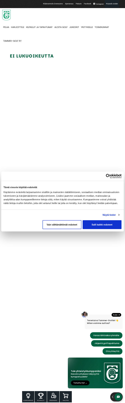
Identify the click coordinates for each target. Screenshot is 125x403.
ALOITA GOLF (61, 27)
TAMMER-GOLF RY (12, 40)
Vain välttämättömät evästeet (62, 224)
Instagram (100, 4)
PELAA (6, 27)
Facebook (87, 4)
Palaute (79, 4)
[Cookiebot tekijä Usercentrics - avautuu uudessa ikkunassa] (108, 176)
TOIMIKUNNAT (102, 27)
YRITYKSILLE (87, 27)
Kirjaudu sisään (112, 4)
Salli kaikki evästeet (102, 224)
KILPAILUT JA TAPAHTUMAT (39, 27)
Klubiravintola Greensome (53, 4)
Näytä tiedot (109, 215)
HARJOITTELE (17, 27)
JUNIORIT (74, 27)
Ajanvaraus (69, 4)
